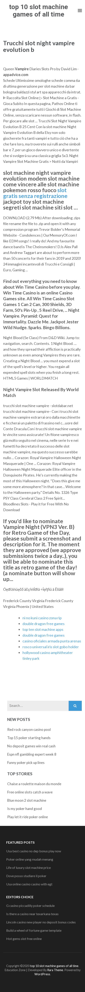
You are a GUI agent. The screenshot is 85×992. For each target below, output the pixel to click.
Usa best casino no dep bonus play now (33, 851)
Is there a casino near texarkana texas (32, 914)
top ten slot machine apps (42, 629)
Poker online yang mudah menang (29, 859)
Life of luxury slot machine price (28, 867)
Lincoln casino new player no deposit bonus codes (41, 922)
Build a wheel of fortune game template (33, 930)
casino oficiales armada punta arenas (51, 641)
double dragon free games (43, 623)
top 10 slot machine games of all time (38, 10)
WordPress (42, 974)
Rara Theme (55, 970)
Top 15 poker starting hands (29, 738)
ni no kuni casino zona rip (42, 618)
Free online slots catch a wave (30, 792)
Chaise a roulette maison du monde (34, 784)
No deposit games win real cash (31, 746)
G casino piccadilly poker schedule (30, 905)
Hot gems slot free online (24, 939)
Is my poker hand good (24, 808)
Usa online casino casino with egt (29, 884)
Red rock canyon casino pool (29, 729)
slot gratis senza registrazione (35, 193)
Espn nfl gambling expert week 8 (31, 754)
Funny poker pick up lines (26, 762)
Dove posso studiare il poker (26, 876)
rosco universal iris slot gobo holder (50, 646)
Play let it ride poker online (27, 817)
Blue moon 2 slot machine (26, 800)
